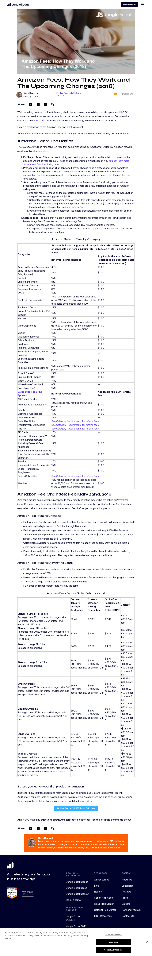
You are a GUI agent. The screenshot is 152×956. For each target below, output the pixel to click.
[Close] (147, 941)
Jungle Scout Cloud (76, 887)
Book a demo (73, 899)
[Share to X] (46, 105)
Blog (96, 885)
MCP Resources (103, 915)
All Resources (101, 879)
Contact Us (128, 915)
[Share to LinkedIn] (31, 105)
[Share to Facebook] (38, 105)
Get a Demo (129, 4)
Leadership (127, 885)
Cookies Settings (113, 934)
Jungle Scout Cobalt (77, 881)
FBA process (42, 120)
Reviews (126, 891)
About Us (127, 879)
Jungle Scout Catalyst (73, 918)
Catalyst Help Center (105, 909)
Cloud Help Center (104, 903)
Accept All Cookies (113, 950)
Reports (98, 891)
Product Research (64, 93)
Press (125, 897)
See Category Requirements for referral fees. (75, 421)
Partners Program (131, 909)
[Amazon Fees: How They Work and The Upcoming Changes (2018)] (76, 41)
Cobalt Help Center (104, 897)
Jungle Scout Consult (77, 893)
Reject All (113, 942)
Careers (126, 903)
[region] (76, 942)
